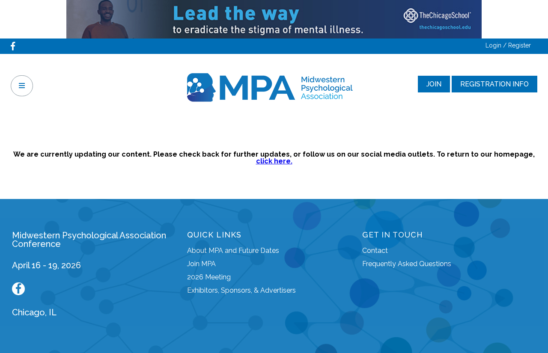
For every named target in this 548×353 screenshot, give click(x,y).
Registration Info (494, 84)
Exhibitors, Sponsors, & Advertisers (241, 290)
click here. (274, 161)
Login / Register (508, 45)
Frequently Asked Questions (406, 264)
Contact (375, 250)
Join (433, 84)
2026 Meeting (209, 277)
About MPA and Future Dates (233, 250)
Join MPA (201, 264)
